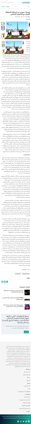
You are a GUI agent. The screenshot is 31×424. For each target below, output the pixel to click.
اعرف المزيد (17, 366)
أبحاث (29, 389)
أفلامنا (16, 64)
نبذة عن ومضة (11, 2)
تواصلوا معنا (4, 2)
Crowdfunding (25, 274)
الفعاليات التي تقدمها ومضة (24, 391)
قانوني (28, 380)
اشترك (26, 332)
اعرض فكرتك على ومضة (24, 408)
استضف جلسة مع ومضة (24, 400)
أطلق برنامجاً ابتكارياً (26, 405)
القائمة (7, 6)
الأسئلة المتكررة (26, 375)
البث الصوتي (27, 386)
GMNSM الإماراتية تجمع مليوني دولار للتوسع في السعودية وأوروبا (12, 298)
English (3, 6)
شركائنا (28, 377)
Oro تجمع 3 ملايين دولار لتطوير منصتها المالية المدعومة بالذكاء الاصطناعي (13, 291)
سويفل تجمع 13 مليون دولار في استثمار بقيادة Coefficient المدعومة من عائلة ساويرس (13, 305)
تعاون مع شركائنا (26, 403)
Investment (17, 274)
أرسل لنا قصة (27, 397)
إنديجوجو (21, 64)
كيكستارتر (13, 62)
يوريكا (8, 99)
